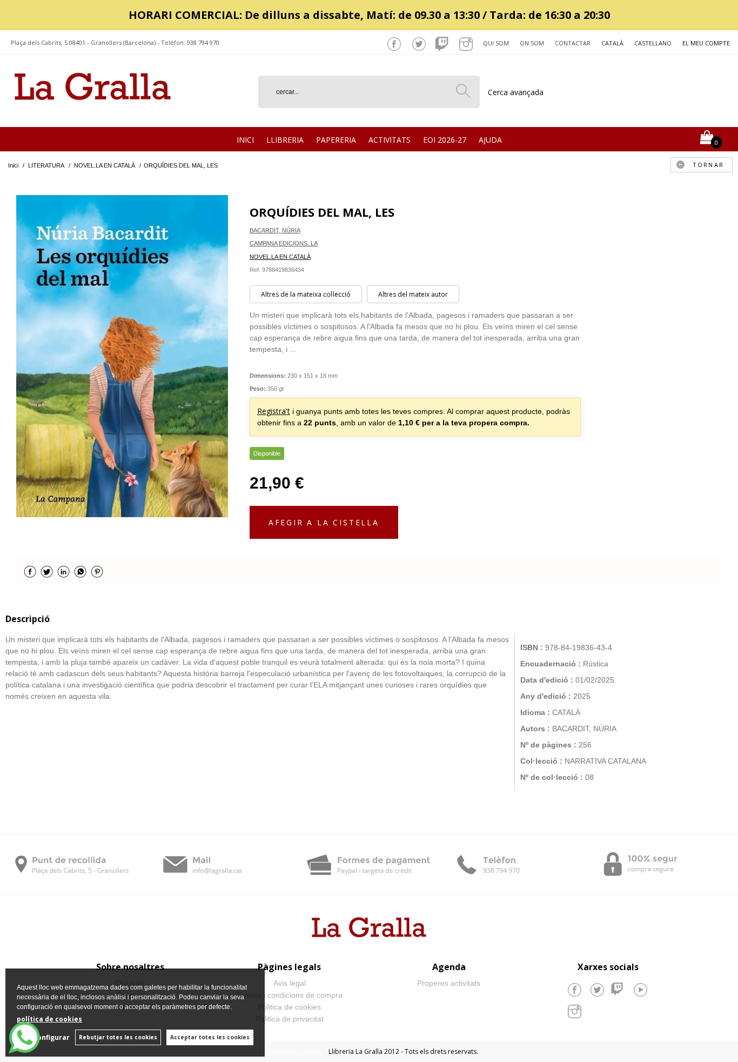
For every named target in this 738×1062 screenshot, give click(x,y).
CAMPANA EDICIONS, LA (284, 243)
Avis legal (289, 983)
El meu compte (706, 43)
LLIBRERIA (285, 140)
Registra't (273, 411)
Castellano (653, 43)
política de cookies (49, 1019)
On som (532, 43)
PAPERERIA (336, 140)
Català (612, 43)
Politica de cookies (289, 1007)
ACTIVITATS (389, 140)
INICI (245, 140)
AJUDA (490, 140)
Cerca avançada (516, 92)
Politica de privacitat (290, 1018)
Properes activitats (448, 983)
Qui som (496, 43)
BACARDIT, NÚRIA (275, 230)
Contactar (573, 43)
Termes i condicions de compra (289, 995)
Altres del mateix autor (413, 294)
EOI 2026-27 (444, 140)
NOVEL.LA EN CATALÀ (280, 256)
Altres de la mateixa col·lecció (306, 294)
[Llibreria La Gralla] (93, 113)
